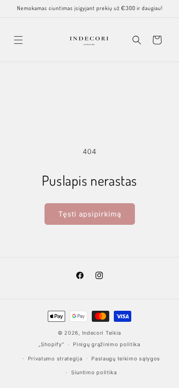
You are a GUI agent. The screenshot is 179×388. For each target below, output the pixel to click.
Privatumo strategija (55, 358)
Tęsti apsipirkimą (89, 214)
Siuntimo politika (94, 372)
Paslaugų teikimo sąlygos (125, 358)
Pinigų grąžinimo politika (106, 344)
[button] (18, 40)
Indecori (93, 333)
